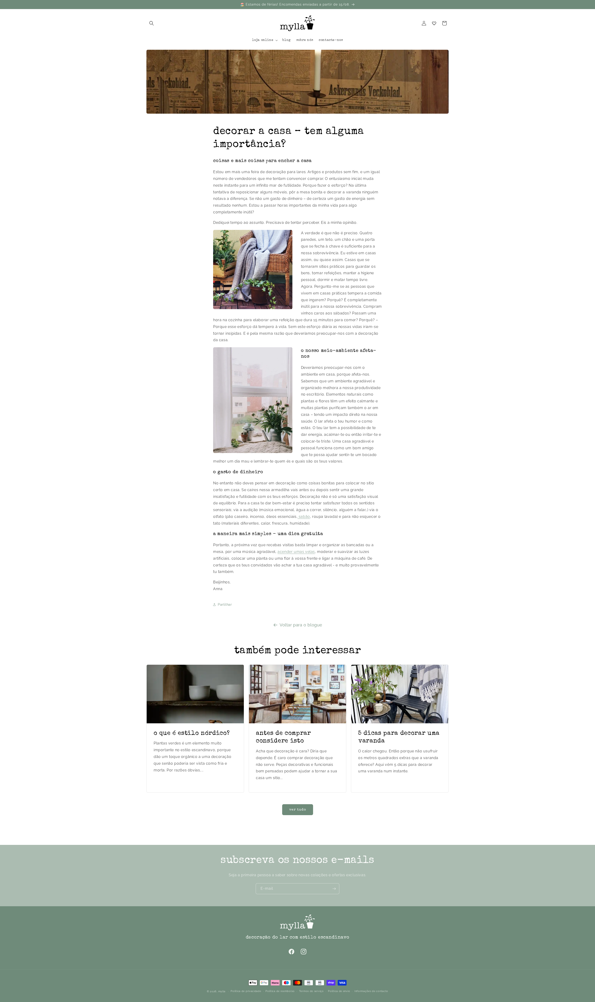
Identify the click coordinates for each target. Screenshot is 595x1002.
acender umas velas (296, 551)
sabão (304, 516)
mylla (222, 991)
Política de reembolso (280, 990)
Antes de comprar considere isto (283, 737)
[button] (151, 23)
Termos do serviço (311, 990)
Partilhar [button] (225, 604)
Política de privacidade (246, 990)
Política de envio (339, 990)
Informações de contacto (371, 990)
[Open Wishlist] (434, 23)
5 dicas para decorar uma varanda (399, 737)
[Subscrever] (334, 888)
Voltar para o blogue (301, 624)
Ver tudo (297, 809)
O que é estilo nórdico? (192, 733)
